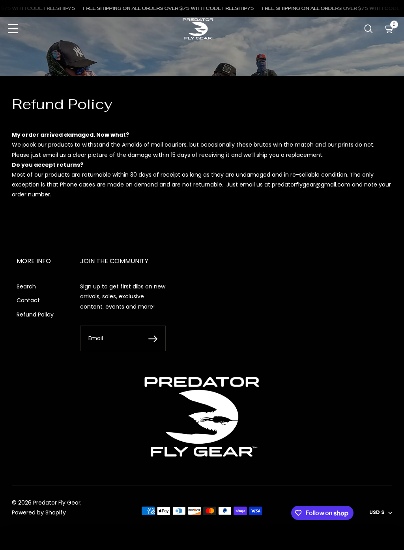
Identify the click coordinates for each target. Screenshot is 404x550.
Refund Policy (35, 314)
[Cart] (389, 29)
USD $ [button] (376, 512)
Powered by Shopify (39, 512)
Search (26, 286)
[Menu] (13, 29)
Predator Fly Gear (56, 503)
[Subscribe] (153, 338)
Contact (28, 300)
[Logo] (198, 29)
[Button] (368, 29)
